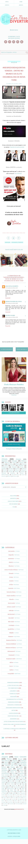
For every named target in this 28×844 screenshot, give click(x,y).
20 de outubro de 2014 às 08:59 (11, 303)
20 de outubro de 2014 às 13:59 (11, 317)
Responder (7, 298)
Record (20, 759)
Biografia (11, 555)
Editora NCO (14, 796)
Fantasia (10, 588)
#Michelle (4, 473)
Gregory (14, 797)
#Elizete (21, 473)
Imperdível (13, 498)
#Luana (13, 465)
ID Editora (11, 791)
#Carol (14, 462)
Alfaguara (6, 778)
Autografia (4, 790)
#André (4, 470)
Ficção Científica (11, 595)
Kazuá (23, 791)
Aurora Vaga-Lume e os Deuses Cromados (14, 724)
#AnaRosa (12, 473)
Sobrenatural (11, 651)
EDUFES (9, 796)
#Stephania (23, 470)
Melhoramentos (10, 788)
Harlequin (7, 242)
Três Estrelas (17, 803)
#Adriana (23, 461)
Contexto (16, 781)
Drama (11, 577)
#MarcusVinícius (5, 474)
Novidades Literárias (17, 242)
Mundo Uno (14, 785)
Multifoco (16, 800)
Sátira (11, 662)
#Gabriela (14, 467)
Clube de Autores (17, 787)
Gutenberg (4, 776)
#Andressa (10, 464)
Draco (13, 773)
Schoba (20, 802)
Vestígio (4, 805)
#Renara (24, 464)
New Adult (11, 618)
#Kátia (13, 474)
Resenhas (13, 395)
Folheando (5, 797)
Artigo (13, 710)
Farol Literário (5, 775)
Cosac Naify (13, 790)
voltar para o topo (14, 833)
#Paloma (17, 471)
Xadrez (11, 670)
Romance (10, 636)
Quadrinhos (11, 629)
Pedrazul (13, 778)
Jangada (18, 791)
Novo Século (5, 760)
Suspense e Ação (10, 658)
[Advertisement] (14, 527)
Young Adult (11, 673)
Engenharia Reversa (13, 702)
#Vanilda (4, 468)
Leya (12, 764)
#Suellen (23, 474)
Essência (19, 768)
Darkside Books (5, 773)
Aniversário (13, 718)
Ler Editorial (19, 782)
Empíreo (22, 790)
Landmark (10, 779)
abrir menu (14, 30)
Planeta (12, 767)
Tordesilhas (11, 803)
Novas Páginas (22, 776)
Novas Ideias (22, 800)
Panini (17, 784)
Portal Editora (10, 802)
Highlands (19, 797)
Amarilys (3, 794)
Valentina (13, 762)
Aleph (21, 767)
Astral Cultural (10, 794)
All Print (22, 785)
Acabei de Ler (13, 693)
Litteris (18, 799)
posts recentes (7, 349)
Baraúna (4, 779)
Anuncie (21, 5)
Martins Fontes (10, 784)
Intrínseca (4, 770)
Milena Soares (10, 315)
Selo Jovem (21, 778)
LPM (9, 793)
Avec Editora (17, 794)
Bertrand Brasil (7, 768)
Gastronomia (11, 603)
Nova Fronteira (11, 782)
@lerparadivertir (19, 809)
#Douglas (14, 461)
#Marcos (7, 462)
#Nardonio (5, 461)
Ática (18, 788)
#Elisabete (21, 465)
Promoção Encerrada (13, 682)
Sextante (13, 770)
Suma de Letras (21, 764)
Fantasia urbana (11, 592)
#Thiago (11, 468)
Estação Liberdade (22, 796)
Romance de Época (11, 647)
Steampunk (11, 655)
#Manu (17, 464)
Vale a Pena (13, 495)
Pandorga (4, 771)
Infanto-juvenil (11, 606)
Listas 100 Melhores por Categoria (13, 721)
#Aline (4, 471)
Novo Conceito (20, 757)
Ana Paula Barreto (11, 286)
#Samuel (21, 462)
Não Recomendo (13, 504)
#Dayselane (4, 476)
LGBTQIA (11, 610)
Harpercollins (4, 791)
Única (22, 771)
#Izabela (23, 471)
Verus (6, 762)
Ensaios (11, 580)
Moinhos (3, 800)
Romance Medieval (11, 644)
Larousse (13, 799)
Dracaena (22, 781)
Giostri (10, 797)
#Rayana (17, 470)
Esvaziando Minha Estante (13, 707)
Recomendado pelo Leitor (13, 699)
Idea (24, 787)
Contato (7, 5)
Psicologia (11, 625)
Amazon (15, 775)
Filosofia (11, 599)
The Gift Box (5, 803)
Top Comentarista (13, 688)
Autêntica (4, 787)
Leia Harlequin (18, 173)
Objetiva (18, 779)
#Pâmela (24, 468)
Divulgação (13, 696)
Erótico (11, 584)
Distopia (11, 573)
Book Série (11, 558)
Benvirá (9, 787)
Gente (21, 775)
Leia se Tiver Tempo (13, 501)
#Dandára (10, 471)
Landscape (8, 799)
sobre (5, 407)
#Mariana (9, 476)
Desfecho (3, 796)
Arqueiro (5, 757)
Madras (23, 799)
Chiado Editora (5, 785)
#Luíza (22, 467)
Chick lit (11, 562)
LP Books (4, 793)
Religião (11, 632)
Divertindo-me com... (13, 716)
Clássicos (11, 566)
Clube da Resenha (13, 713)
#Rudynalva (15, 476)
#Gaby (6, 465)
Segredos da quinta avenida (17, 147)
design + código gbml (14, 836)
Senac (25, 802)
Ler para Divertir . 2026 (14, 830)
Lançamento (13, 690)
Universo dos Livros (11, 765)
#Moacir (17, 474)
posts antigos (21, 349)
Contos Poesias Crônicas (11, 569)
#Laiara (17, 468)
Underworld (24, 803)
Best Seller (13, 776)
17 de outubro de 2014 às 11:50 (11, 287)
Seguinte (14, 760)
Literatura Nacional (13, 685)
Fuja (14, 506)
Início (6, 1)
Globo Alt (4, 782)
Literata (14, 793)
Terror (11, 666)
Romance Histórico (11, 640)
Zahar (11, 781)
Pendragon (4, 802)
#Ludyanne (10, 470)
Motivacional (11, 614)
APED (23, 788)
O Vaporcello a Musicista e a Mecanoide (14, 728)
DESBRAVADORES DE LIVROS (13, 301)
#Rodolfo (18, 459)
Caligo (23, 784)
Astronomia (11, 551)
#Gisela (4, 459)
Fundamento (21, 773)
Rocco (9, 759)
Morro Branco (9, 800)
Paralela (22, 770)
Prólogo (16, 802)
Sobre (21, 1)
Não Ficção (11, 621)
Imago (3, 788)
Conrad (23, 794)
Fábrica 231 (13, 771)
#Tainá (3, 464)
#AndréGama (5, 467)
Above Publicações (21, 793)
